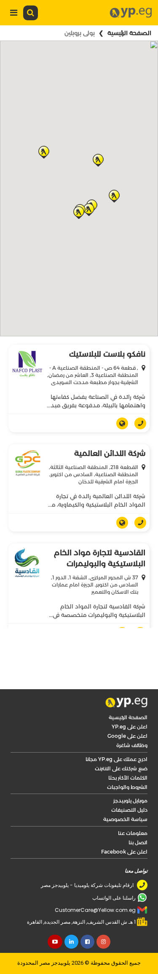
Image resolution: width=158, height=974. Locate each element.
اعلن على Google (127, 736)
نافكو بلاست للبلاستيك (107, 354)
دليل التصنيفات (129, 810)
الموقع (119, 423)
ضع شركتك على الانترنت (121, 768)
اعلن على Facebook (124, 851)
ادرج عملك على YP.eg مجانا (116, 759)
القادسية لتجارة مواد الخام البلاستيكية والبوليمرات (99, 558)
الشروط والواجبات (127, 787)
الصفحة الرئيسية (129, 33)
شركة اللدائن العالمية (109, 453)
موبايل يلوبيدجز (130, 800)
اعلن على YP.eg (129, 726)
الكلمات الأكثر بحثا (127, 778)
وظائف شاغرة (131, 745)
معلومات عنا (132, 833)
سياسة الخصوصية (125, 819)
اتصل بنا (138, 842)
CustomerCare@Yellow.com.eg (95, 910)
